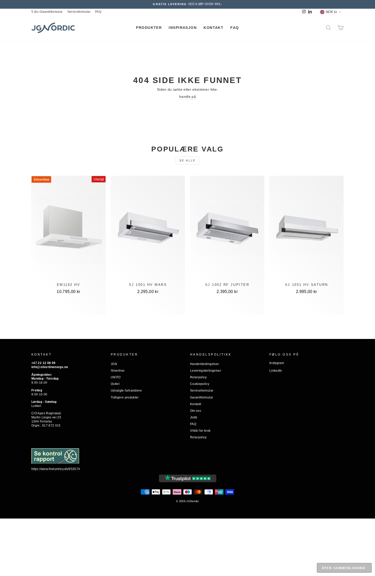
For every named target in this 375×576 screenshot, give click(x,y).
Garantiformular (201, 397)
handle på (187, 97)
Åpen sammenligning (344, 568)
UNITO (116, 377)
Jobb (193, 417)
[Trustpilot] (187, 478)
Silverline (118, 370)
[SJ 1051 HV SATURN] (306, 230)
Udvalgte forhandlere (126, 390)
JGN (114, 364)
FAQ (98, 12)
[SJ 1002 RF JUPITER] (227, 230)
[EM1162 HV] (68, 230)
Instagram (276, 363)
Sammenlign (68, 308)
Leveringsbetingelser (205, 370)
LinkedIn (275, 370)
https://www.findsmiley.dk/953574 (55, 469)
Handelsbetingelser (204, 364)
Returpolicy (198, 377)
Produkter (149, 28)
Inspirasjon (183, 28)
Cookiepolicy (199, 384)
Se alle (187, 160)
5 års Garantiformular (47, 12)
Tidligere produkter (125, 397)
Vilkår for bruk (200, 430)
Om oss (195, 411)
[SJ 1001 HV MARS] (147, 230)
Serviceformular (79, 12)
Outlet (115, 384)
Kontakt (213, 28)
